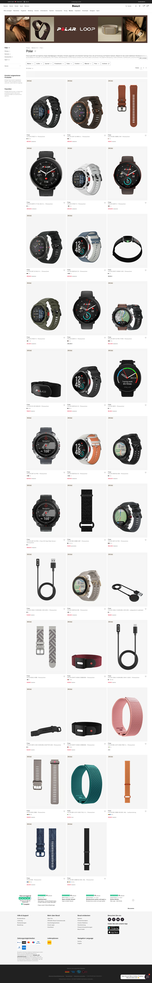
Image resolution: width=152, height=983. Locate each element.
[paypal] (19, 943)
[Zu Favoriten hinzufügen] (64, 135)
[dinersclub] (19, 948)
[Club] (140, 6)
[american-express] (24, 948)
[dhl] (49, 943)
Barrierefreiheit (69, 976)
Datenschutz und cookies (79, 976)
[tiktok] (122, 919)
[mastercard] (29, 943)
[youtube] (118, 919)
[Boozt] (76, 6)
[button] (13, 66)
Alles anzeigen (131, 908)
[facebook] (109, 919)
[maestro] (33, 943)
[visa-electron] (38, 943)
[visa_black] (24, 943)
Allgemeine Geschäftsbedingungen (56, 976)
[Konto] (136, 6)
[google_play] (113, 928)
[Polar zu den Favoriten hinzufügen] (35, 51)
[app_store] (113, 932)
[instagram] (114, 919)
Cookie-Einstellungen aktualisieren (94, 976)
